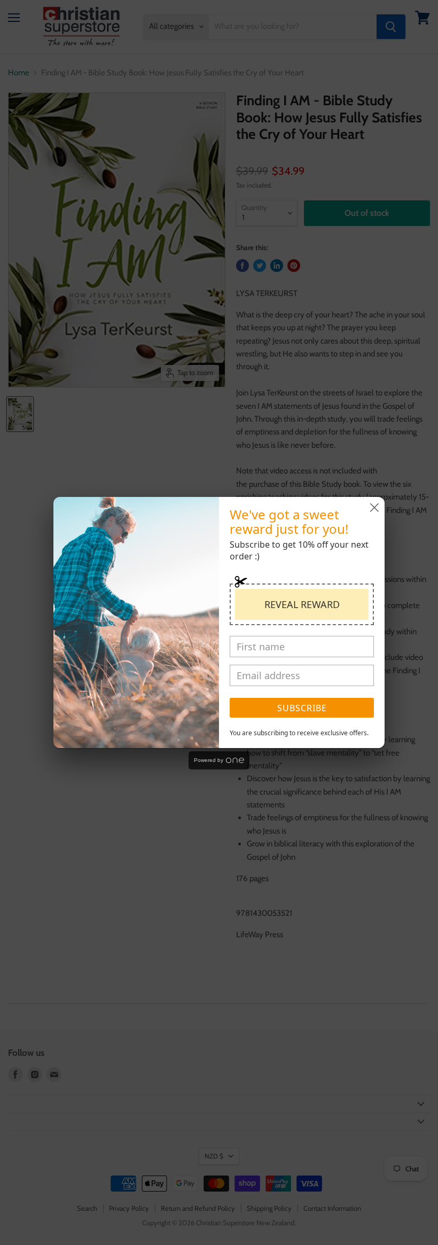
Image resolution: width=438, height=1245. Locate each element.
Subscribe (302, 708)
